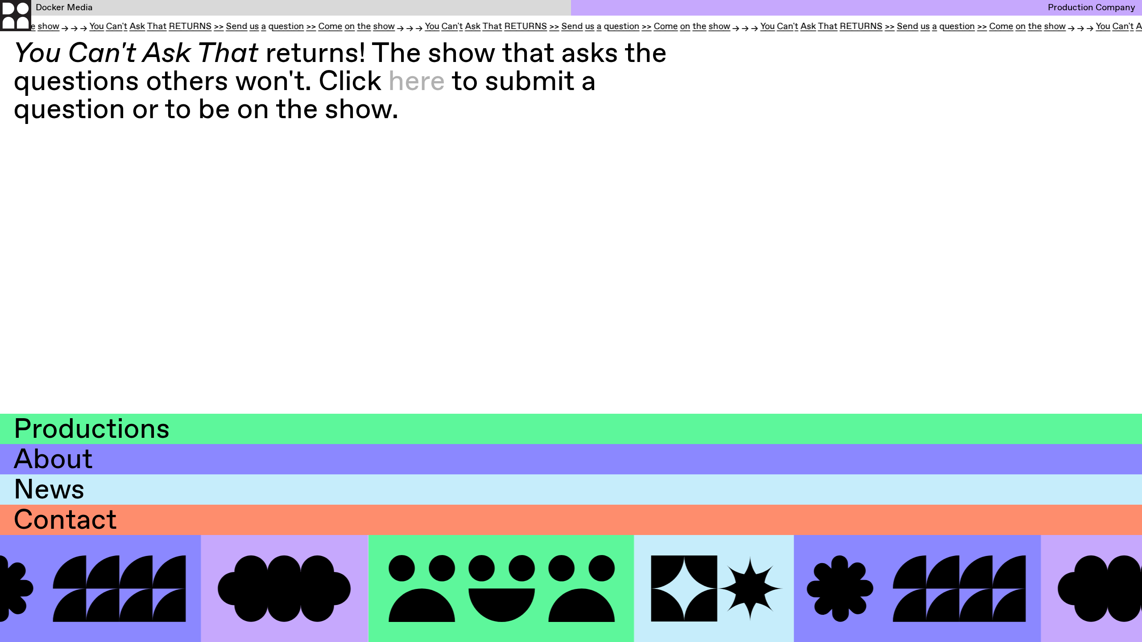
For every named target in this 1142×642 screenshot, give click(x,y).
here (416, 82)
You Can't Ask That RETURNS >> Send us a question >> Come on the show (228, 27)
